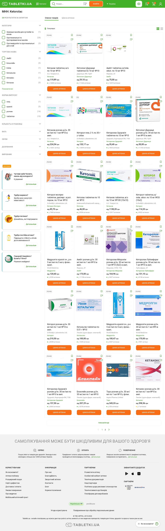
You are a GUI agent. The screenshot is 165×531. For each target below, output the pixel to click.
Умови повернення (13, 490)
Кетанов (10, 83)
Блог (47, 487)
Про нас (48, 472)
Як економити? (12, 472)
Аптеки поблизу (12, 476)
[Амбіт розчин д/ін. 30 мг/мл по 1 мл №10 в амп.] (89, 240)
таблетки (10, 116)
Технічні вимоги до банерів (95, 490)
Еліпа (9, 68)
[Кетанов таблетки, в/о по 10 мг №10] (59, 49)
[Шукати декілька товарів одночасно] (85, 4)
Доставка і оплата (13, 487)
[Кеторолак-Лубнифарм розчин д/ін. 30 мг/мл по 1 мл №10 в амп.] (148, 240)
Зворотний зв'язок (53, 479)
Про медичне (11, 494)
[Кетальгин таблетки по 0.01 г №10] (89, 305)
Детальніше (95, 457)
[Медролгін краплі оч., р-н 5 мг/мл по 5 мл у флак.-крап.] (59, 240)
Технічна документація (94, 479)
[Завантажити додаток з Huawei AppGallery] (138, 473)
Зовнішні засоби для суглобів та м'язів (20, 33)
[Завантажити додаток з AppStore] (132, 473)
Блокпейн (11, 63)
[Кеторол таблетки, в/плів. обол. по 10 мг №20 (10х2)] (148, 175)
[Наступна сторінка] (109, 429)
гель (8, 102)
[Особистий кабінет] (160, 3)
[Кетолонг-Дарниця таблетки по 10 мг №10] (89, 49)
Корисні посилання (53, 490)
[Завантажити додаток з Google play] (126, 473)
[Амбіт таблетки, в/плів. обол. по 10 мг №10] (118, 49)
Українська (75, 504)
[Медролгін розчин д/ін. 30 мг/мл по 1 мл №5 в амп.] (148, 305)
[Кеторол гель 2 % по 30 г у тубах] (89, 111)
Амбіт (9, 58)
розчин (10, 111)
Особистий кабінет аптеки (95, 476)
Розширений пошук (14, 479)
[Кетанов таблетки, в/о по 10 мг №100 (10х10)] (118, 175)
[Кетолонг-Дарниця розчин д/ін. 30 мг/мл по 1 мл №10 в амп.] (148, 111)
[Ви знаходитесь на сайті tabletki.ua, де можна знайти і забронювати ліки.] (17, 4)
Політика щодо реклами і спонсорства (100, 487)
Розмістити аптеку (92, 472)
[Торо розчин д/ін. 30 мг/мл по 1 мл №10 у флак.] (118, 370)
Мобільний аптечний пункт (17, 497)
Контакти (49, 483)
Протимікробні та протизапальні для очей (20, 44)
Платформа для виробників (96, 494)
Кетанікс (10, 78)
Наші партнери (90, 483)
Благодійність (51, 476)
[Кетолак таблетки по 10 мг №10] (89, 175)
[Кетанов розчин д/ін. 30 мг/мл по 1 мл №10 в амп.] (59, 111)
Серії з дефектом (12, 483)
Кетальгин (11, 73)
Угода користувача (59, 510)
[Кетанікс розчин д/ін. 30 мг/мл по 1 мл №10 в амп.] (148, 370)
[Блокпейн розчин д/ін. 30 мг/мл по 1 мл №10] (89, 370)
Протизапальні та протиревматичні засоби (17, 39)
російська (90, 504)
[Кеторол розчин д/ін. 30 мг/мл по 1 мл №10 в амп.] (59, 305)
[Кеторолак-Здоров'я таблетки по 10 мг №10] (118, 111)
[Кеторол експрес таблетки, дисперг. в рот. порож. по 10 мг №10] (59, 175)
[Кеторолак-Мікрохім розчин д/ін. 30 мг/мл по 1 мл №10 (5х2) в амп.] (118, 240)
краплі (9, 107)
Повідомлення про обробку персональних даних (93, 510)
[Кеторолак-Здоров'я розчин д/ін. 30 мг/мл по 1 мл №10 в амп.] (59, 370)
